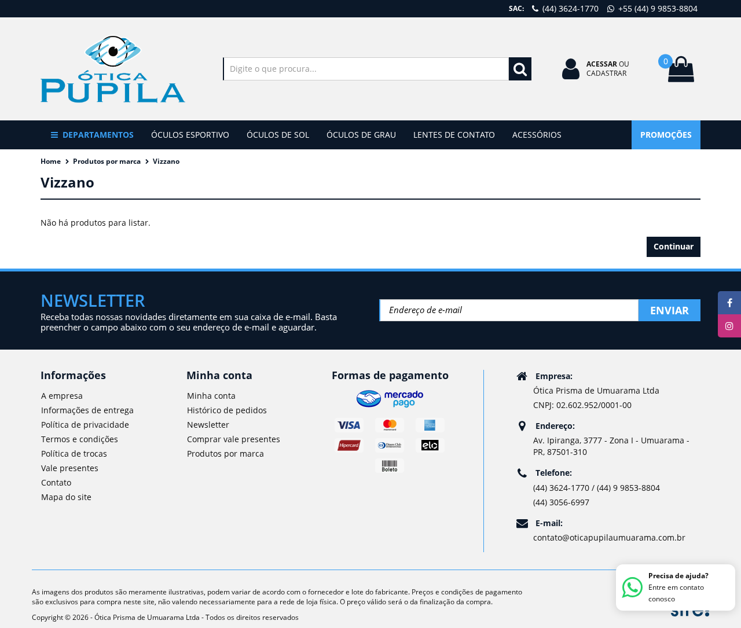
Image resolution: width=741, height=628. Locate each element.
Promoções (666, 134)
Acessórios (537, 134)
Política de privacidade (85, 424)
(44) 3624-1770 (569, 8)
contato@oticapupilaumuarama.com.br (609, 537)
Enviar (669, 310)
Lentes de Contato (454, 134)
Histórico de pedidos (227, 410)
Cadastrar (606, 73)
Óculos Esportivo (190, 134)
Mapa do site (66, 496)
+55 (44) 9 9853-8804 (657, 8)
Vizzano (166, 161)
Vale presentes (69, 467)
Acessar (601, 64)
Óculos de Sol (278, 134)
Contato (56, 482)
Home (51, 161)
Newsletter (208, 424)
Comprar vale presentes (233, 439)
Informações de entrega (87, 410)
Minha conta (211, 395)
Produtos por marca (107, 161)
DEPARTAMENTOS (98, 134)
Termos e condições (79, 439)
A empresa (62, 395)
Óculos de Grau (361, 134)
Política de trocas (74, 453)
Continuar (674, 246)
